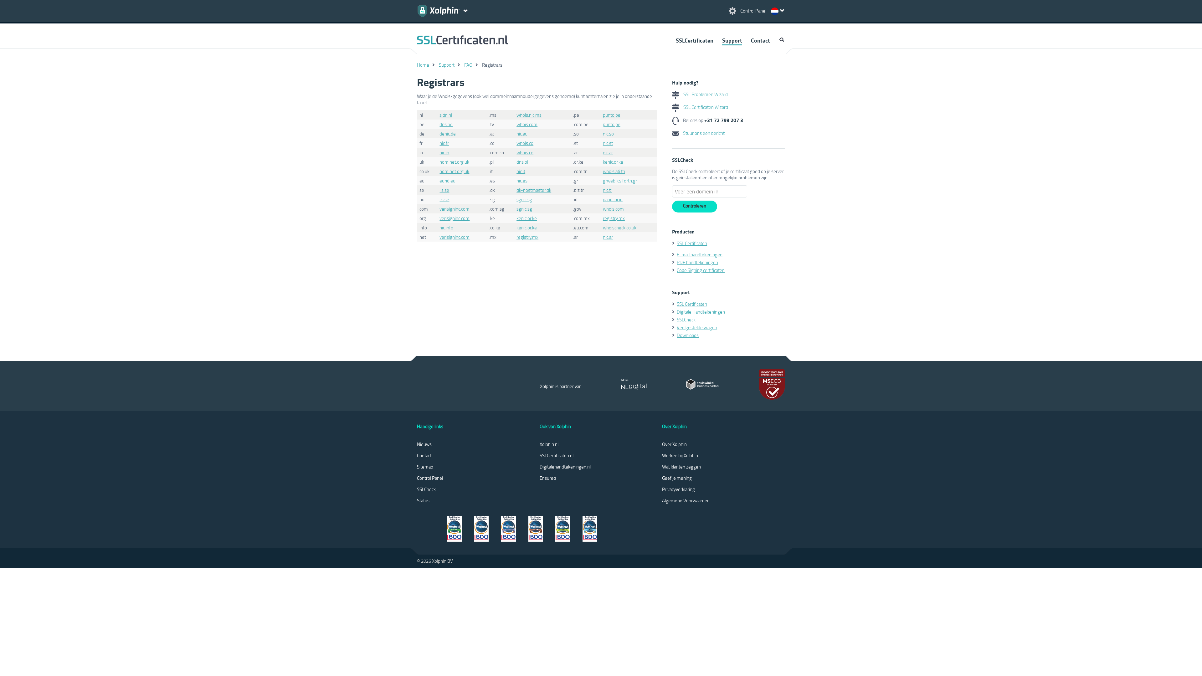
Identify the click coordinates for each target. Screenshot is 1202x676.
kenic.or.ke (613, 162)
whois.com (526, 124)
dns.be (446, 124)
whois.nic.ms (529, 115)
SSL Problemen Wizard (705, 94)
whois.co (524, 143)
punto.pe (611, 115)
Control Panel (430, 478)
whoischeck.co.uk (619, 227)
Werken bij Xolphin (680, 455)
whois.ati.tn (614, 171)
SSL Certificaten (692, 243)
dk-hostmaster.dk (533, 190)
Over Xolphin (674, 444)
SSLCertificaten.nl (556, 455)
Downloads (688, 335)
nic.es (521, 180)
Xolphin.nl (549, 444)
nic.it (520, 171)
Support (732, 40)
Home (423, 65)
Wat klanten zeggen (681, 466)
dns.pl (522, 162)
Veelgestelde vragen (697, 327)
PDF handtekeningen (697, 262)
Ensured (548, 478)
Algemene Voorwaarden (686, 500)
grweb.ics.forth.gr (620, 180)
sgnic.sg (524, 199)
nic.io (444, 152)
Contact (760, 40)
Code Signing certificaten (701, 270)
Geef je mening (677, 478)
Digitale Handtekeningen (701, 312)
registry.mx (614, 218)
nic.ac (521, 134)
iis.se (444, 190)
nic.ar (608, 237)
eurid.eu (447, 180)
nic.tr (607, 190)
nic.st (608, 143)
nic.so (608, 134)
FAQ (468, 65)
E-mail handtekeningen (699, 254)
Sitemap (425, 466)
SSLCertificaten (694, 40)
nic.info (446, 227)
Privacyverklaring (678, 489)
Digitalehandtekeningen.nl (565, 466)
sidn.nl (445, 115)
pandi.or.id (613, 199)
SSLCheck (686, 319)
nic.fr (444, 143)
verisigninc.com (454, 209)
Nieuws (424, 444)
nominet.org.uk (454, 162)
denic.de (447, 134)
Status (423, 500)
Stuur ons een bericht (703, 133)
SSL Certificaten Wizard (705, 107)
